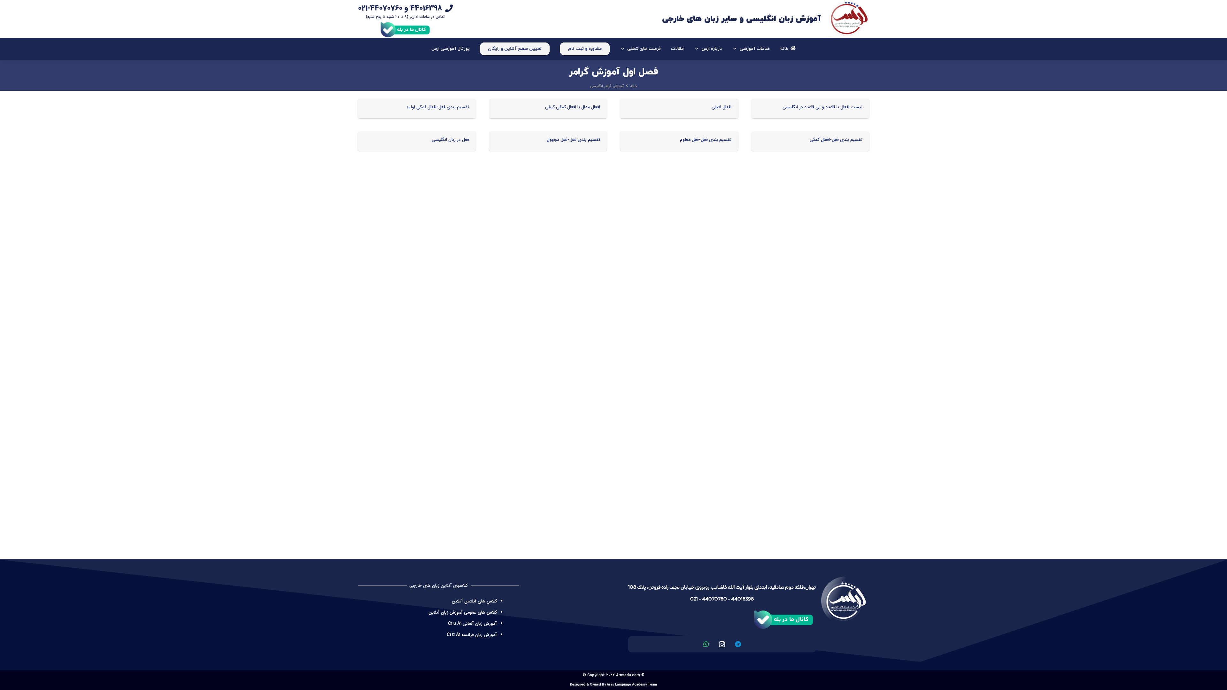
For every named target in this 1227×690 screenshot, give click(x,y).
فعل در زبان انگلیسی (450, 139)
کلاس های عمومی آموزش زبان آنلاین (462, 612)
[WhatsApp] (706, 644)
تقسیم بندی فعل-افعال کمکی (836, 139)
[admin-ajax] (848, 19)
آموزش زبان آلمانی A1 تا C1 (472, 623)
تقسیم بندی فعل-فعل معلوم (705, 139)
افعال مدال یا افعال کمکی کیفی (572, 107)
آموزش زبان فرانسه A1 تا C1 (472, 634)
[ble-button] (405, 28)
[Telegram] (738, 644)
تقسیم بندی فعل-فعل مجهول (573, 139)
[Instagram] (722, 644)
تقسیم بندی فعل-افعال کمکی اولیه (437, 107)
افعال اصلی (721, 107)
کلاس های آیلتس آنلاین (474, 601)
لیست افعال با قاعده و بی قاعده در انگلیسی (822, 107)
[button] (736, 49)
